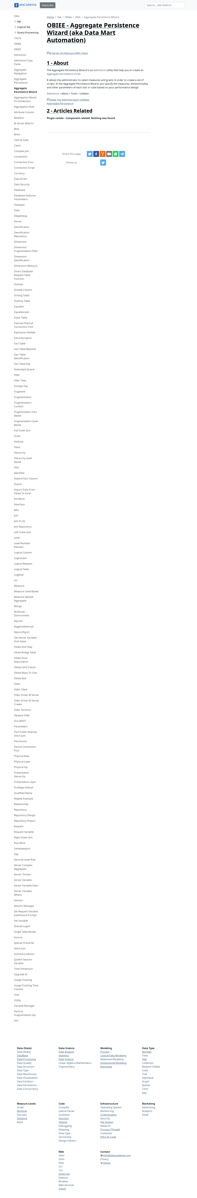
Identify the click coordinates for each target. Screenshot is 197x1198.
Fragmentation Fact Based (25, 413)
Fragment (19, 391)
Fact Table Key (22, 364)
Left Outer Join (22, 532)
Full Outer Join (22, 430)
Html (61, 1155)
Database (19, 190)
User (17, 994)
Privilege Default (23, 787)
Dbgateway (20, 216)
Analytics (147, 1111)
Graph (145, 1081)
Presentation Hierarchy (21, 774)
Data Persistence (27, 1085)
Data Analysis (66, 1052)
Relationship (21, 804)
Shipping (64, 1129)
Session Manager (24, 906)
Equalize (19, 306)
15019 (17, 38)
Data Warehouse (26, 1074)
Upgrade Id (20, 974)
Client (17, 145)
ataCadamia (27, 4)
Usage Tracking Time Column (26, 987)
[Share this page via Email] (109, 154)
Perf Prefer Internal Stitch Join (25, 733)
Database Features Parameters (25, 197)
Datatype (19, 204)
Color (145, 1089)
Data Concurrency (27, 1089)
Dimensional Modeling (113, 1063)
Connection (20, 156)
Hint (16, 467)
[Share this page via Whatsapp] (116, 154)
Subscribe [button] (47, 5)
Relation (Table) (151, 1066)
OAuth (62, 1188)
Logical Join (20, 558)
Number (147, 1052)
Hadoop (18, 441)
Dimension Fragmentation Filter (26, 249)
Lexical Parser (67, 1111)
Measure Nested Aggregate (23, 598)
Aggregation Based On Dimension (25, 99)
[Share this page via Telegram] (122, 154)
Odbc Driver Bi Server (26, 695)
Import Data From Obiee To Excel (24, 491)
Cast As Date (21, 140)
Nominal (22, 1111)
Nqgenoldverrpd (23, 626)
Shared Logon (22, 926)
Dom (61, 1159)
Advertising (148, 1107)
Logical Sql (23, 27)
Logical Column (23, 552)
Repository (20, 809)
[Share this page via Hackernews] (103, 154)
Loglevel (19, 574)
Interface (19, 504)
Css (61, 1170)
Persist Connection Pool (25, 748)
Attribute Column (24, 112)
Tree (144, 1074)
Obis (16, 16)
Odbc (17, 684)
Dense (17, 221)
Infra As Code (108, 1137)
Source (18, 937)
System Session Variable (23, 961)
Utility (17, 1000)
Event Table (20, 317)
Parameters (21, 726)
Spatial (146, 1085)
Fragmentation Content (22, 404)
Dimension (20, 241)
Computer (106, 1133)
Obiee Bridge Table (25, 652)
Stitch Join (20, 948)
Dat (59, 17)
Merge (18, 606)
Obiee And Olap (23, 647)
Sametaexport (22, 848)
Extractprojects (23, 338)
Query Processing (27, 32)
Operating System (110, 1107)
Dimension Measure (26, 265)
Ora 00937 (20, 721)
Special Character (24, 943)
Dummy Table (22, 301)
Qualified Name (23, 793)
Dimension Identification (22, 258)
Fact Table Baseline (25, 349)
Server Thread (22, 874)
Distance (22, 1118)
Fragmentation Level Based (26, 423)
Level (17, 537)
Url (60, 1166)
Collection (148, 1063)
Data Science (66, 1059)
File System (106, 1122)
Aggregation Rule (24, 106)
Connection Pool (23, 162)
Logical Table (21, 569)
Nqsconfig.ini (21, 632)
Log (144, 1092)
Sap (16, 854)
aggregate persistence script (63, 74)
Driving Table (21, 295)
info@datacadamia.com (117, 1155)
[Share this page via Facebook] (96, 154)
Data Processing (26, 1059)
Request (19, 826)
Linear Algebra (67, 1063)
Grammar (64, 1114)
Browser (63, 1181)
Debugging (65, 1126)
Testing (63, 1122)
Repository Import (24, 820)
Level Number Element (22, 545)
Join (16, 515)
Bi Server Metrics (24, 123)
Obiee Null (20, 678)
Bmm (17, 134)
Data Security (22, 184)
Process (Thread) (110, 1129)
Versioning (65, 1137)
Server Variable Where (23, 892)
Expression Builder (25, 332)
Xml (16, 1020)
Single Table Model (25, 931)
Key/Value (148, 1077)
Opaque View (22, 715)
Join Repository (23, 526)
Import (18, 484)
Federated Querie (24, 369)
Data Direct (20, 179)
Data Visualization (27, 1077)
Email (145, 1114)
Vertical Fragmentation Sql (25, 1013)
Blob (16, 129)
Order (20, 1107)
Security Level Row (25, 859)
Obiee (68, 17)
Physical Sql (21, 767)
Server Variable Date (26, 885)
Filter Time (20, 380)
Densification (21, 227)
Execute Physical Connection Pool (23, 325)
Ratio (20, 1122)
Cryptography (108, 1114)
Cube (145, 1070)
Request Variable (24, 832)
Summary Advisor (24, 954)
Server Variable (23, 880)
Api (19, 21)
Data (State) (24, 1052)
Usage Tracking (23, 980)
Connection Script (24, 167)
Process (105, 1052)
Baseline (19, 117)
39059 (17, 49)
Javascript (64, 1174)
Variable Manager (24, 1005)
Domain (18, 284)
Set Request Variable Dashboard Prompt (26, 913)
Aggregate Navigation (20, 71)
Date (17, 210)
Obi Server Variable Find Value (25, 639)
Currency (19, 173)
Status (107, 1163)
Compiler (64, 1107)
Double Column (23, 290)
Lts (15, 580)
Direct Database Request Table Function (23, 275)
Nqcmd (18, 621)
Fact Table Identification (22, 356)
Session (18, 900)
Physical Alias (21, 756)
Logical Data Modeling (113, 1055)
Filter (17, 375)
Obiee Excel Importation (21, 659)
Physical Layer (22, 761)
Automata (106, 1066)
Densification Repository (21, 234)
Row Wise (19, 843)
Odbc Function (22, 709)
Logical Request (23, 563)
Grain (17, 436)
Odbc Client (21, 689)
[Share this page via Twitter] (90, 154)
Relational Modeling (112, 1059)
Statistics (64, 1055)
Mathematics (83, 1063)
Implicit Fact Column (26, 478)
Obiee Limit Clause (25, 667)
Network (105, 1126)
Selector (63, 1177)
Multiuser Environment (21, 613)
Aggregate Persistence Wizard (25, 90)
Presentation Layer (25, 782)
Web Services (66, 1185)
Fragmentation (22, 397)
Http (61, 1163)
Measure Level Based (26, 591)
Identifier (19, 473)
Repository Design (24, 815)
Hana (17, 447)
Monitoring (107, 1111)
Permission (20, 741)
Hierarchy (19, 452)
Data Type (23, 1070)
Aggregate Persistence (21, 80)
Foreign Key (21, 386)
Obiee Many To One (25, 672)
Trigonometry (67, 1066)
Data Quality (24, 1063)
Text (144, 1059)
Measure (19, 586)
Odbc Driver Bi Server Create (26, 702)
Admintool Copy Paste (23, 62)
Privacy (104, 1159)
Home (50, 17)
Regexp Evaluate (23, 798)
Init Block (19, 499)
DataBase (22, 1055)
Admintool (20, 55)
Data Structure (25, 1066)
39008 (17, 43)
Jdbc (16, 510)
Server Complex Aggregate (23, 867)
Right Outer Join (23, 837)
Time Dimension (23, 968)
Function (64, 1118)
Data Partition (25, 1081)
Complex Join (21, 151)
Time (145, 1055)
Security (105, 1118)
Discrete (22, 1114)
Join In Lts (19, 521)
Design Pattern (67, 1140)
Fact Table (20, 343)
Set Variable (21, 920)
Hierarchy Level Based (23, 460)
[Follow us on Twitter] (103, 162)
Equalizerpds (21, 312)
